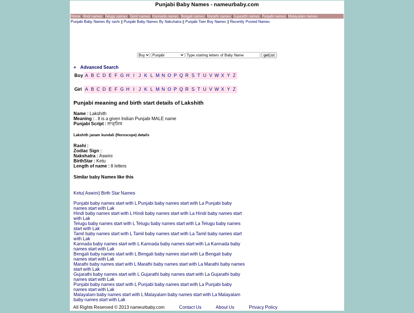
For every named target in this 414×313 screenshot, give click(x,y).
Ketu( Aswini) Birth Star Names (104, 193)
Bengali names (193, 16)
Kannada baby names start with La (176, 243)
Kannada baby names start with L (107, 243)
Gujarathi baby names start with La (176, 274)
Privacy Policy (263, 307)
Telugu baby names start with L (105, 223)
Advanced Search (99, 67)
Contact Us (190, 307)
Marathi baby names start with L (105, 264)
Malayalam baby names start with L (109, 294)
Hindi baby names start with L (103, 213)
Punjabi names (274, 16)
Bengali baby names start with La (171, 254)
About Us (225, 307)
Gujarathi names (247, 16)
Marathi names (219, 16)
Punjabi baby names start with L (106, 203)
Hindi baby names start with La (164, 213)
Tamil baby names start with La (164, 233)
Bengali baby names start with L (106, 254)
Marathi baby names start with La (170, 264)
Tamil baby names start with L (103, 233)
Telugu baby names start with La (168, 223)
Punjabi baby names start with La (171, 203)
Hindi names (93, 16)
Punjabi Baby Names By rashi (96, 21)
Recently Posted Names (250, 21)
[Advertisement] (173, 37)
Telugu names (116, 16)
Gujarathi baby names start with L (107, 274)
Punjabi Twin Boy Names (206, 21)
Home (76, 16)
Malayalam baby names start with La (181, 294)
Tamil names (140, 16)
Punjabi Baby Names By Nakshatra (153, 21)
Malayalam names (303, 16)
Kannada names (166, 16)
